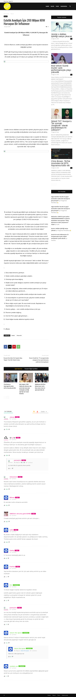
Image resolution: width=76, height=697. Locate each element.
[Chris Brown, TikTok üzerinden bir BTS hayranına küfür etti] (61, 154)
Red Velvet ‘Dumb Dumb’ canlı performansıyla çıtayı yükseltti (61, 69)
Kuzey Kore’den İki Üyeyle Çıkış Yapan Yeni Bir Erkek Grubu (13, 359)
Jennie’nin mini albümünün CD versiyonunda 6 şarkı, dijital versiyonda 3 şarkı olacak (59, 236)
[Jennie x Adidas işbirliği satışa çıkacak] (61, 26)
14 (48, 26)
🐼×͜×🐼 (23, 462)
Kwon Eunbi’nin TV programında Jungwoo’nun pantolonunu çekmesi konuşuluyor (39, 360)
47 (71, 74)
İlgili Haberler (18, 368)
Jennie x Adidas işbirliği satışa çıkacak (61, 35)
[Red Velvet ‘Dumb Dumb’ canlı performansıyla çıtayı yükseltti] (61, 58)
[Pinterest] (14, 347)
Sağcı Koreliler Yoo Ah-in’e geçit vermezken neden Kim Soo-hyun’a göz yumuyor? (60, 198)
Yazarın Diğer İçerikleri (31, 368)
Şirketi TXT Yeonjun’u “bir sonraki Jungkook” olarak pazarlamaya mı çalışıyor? (61, 125)
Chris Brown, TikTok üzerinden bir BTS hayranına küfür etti (60, 163)
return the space (25, 650)
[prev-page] (5, 397)
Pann (57, 6)
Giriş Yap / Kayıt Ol (8, 1)
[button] (70, 6)
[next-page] (8, 397)
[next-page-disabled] (55, 184)
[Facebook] (5, 347)
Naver (52, 6)
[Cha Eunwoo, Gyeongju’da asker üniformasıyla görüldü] (10, 378)
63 (71, 168)
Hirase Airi (19, 335)
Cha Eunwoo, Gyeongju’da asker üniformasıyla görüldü (10, 386)
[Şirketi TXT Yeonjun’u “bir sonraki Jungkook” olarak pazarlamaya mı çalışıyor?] (61, 114)
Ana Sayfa (6, 13)
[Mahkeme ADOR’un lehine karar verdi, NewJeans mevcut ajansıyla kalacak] (42, 378)
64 (71, 38)
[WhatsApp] (18, 347)
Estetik (13, 335)
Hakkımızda (64, 6)
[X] (10, 347)
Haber (47, 6)
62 (71, 132)
